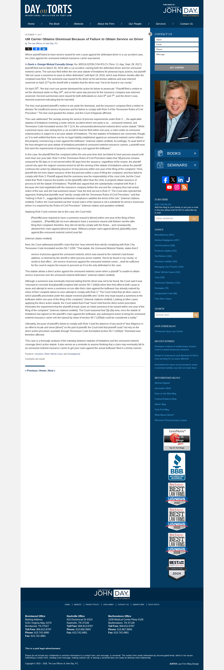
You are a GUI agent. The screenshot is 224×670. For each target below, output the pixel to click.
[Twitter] (173, 179)
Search (196, 315)
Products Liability (166, 251)
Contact (186, 23)
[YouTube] (169, 187)
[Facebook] (165, 179)
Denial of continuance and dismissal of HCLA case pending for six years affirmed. (176, 357)
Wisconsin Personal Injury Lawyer (171, 420)
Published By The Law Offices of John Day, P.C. (181, 10)
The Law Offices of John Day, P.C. (63, 663)
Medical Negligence (167, 240)
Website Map (138, 604)
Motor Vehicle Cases (54, 354)
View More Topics (163, 298)
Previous (31, 370)
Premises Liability (166, 261)
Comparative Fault (166, 293)
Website (78, 23)
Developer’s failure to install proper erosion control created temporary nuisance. (175, 348)
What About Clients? (164, 415)
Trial (160, 277)
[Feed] (184, 187)
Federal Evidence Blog (165, 399)
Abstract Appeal (162, 383)
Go (194, 218)
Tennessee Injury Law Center (169, 331)
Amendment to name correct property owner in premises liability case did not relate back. (176, 366)
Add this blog (163, 204)
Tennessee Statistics (167, 282)
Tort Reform (163, 256)
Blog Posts (153, 604)
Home (31, 23)
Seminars (177, 165)
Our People (135, 23)
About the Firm (106, 23)
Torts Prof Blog (162, 409)
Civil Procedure (165, 245)
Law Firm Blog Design (184, 664)
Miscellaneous (164, 235)
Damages (162, 288)
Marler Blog (160, 404)
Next (51, 370)
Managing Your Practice (169, 267)
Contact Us (123, 604)
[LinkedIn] (180, 179)
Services (161, 23)
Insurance (39, 354)
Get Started (177, 68)
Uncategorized (73, 354)
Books (174, 153)
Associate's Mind (163, 388)
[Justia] (188, 179)
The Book (54, 23)
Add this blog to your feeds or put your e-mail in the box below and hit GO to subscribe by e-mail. (176, 210)
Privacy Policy (92, 604)
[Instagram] (177, 187)
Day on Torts (48, 10)
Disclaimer (108, 604)
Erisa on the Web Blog (165, 393)
